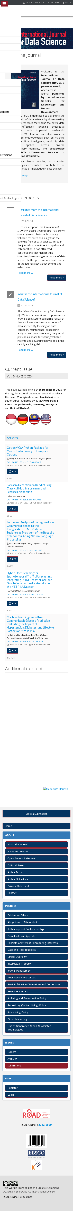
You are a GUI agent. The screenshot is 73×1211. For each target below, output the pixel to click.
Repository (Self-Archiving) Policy (26, 1005)
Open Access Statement (21, 858)
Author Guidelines (17, 879)
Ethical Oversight (17, 956)
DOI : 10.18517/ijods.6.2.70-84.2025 (24, 462)
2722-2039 (21, 176)
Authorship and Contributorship (25, 929)
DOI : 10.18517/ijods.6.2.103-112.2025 (25, 594)
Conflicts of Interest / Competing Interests (32, 943)
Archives (12, 1058)
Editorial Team (15, 865)
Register (54, 2)
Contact (11, 893)
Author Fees (14, 872)
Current (11, 1051)
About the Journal (17, 844)
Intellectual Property (19, 963)
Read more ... (25, 272)
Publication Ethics (17, 915)
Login (68, 2)
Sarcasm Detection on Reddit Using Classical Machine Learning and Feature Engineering (29, 488)
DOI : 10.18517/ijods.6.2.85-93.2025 (24, 499)
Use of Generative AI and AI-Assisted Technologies (29, 1027)
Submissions (14, 1065)
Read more (56, 277)
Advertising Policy (17, 1012)
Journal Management (19, 970)
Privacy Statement (18, 886)
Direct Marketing (17, 1019)
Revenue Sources (17, 991)
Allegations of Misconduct (22, 922)
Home (8, 826)
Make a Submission (36, 813)
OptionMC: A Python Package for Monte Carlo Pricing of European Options (28, 451)
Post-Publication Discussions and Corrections (33, 984)
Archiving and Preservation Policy (26, 998)
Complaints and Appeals (21, 936)
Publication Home (34, 2)
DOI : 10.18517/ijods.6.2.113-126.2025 (25, 641)
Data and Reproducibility (21, 949)
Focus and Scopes (17, 851)
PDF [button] (14, 471)
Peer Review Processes (21, 977)
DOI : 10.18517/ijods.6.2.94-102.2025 (24, 550)
